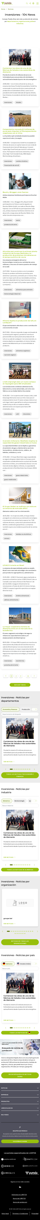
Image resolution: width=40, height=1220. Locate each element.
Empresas (4, 1094)
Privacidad (35, 1213)
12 (30, 931)
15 (17, 933)
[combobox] (20, 714)
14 (15, 933)
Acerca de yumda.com (20, 1202)
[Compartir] (30, 3)
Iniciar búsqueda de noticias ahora (20, 1075)
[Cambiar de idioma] (33, 3)
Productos (5, 1101)
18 (22, 933)
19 (24, 933)
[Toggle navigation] (37, 3)
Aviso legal (5, 1213)
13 (32, 931)
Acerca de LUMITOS (19, 1198)
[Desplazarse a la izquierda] (33, 709)
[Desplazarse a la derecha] (35, 709)
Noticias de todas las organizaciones (20, 942)
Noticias (4, 1088)
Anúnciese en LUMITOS (19, 1195)
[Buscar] (27, 3)
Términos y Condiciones (20, 1213)
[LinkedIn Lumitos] (20, 1187)
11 (28, 931)
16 (19, 933)
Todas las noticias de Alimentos (20, 870)
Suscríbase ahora (20, 1141)
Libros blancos (7, 1108)
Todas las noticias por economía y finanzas (20, 775)
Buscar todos (20, 685)
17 (20, 933)
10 (29, 769)
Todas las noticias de (19, 1033)
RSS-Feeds (5, 1114)
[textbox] (20, 714)
